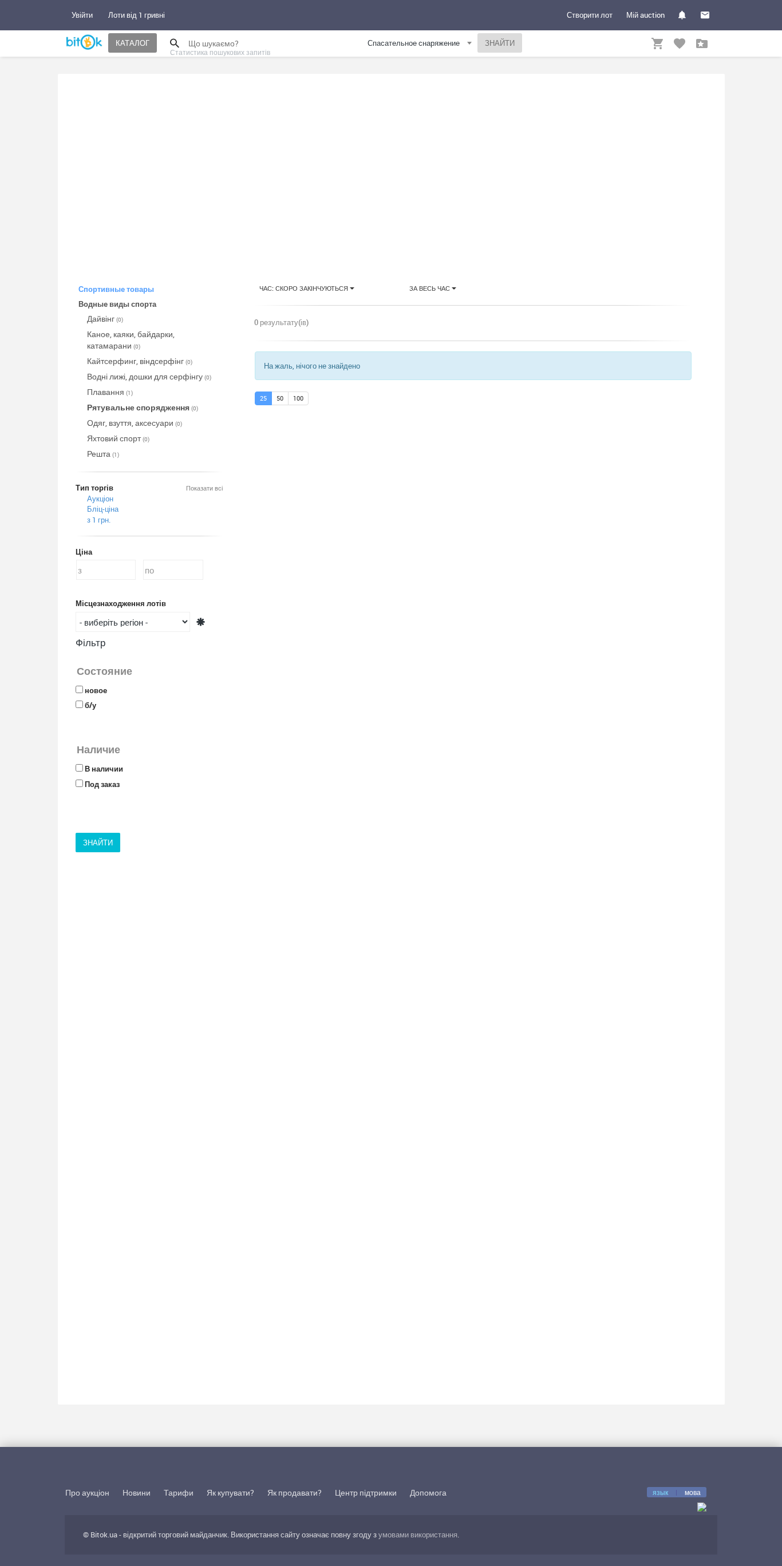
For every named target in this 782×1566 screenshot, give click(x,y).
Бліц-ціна (103, 509)
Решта (103, 453)
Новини (137, 1492)
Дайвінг (105, 318)
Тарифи (178, 1492)
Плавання (110, 391)
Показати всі (204, 488)
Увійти (82, 15)
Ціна (84, 552)
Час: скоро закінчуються (304, 288)
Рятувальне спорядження (142, 407)
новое (96, 690)
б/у (90, 705)
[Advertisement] (391, 168)
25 (263, 398)
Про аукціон (87, 1492)
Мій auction (645, 15)
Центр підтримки (366, 1492)
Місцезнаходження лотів (121, 603)
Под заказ (102, 784)
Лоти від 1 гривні (136, 15)
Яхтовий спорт (118, 438)
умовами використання (417, 1534)
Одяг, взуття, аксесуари (134, 422)
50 (280, 398)
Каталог (132, 43)
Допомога (428, 1492)
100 (298, 398)
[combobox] (421, 45)
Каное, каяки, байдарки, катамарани (131, 340)
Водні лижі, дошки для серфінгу (149, 376)
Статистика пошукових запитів (220, 52)
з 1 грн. (98, 520)
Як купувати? (230, 1492)
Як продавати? (294, 1492)
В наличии (104, 769)
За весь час (430, 288)
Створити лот (590, 15)
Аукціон (100, 498)
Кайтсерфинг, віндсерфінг (139, 360)
